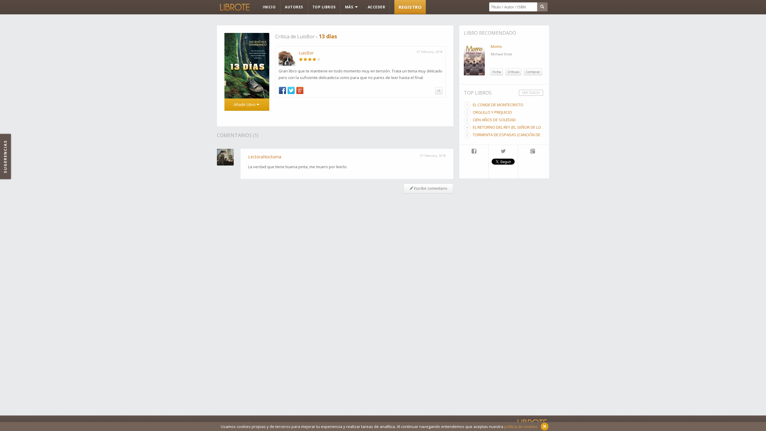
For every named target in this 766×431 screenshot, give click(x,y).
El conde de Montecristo (498, 104)
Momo (496, 46)
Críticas (513, 71)
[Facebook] (473, 152)
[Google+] (532, 152)
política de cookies (521, 426)
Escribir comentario (430, 188)
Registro (410, 7)
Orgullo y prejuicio (492, 112)
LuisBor (306, 53)
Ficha (497, 71)
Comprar (533, 71)
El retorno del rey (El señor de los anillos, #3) (519, 127)
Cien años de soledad (494, 119)
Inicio (269, 7)
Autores (294, 7)
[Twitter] (503, 152)
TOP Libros (324, 7)
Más (349, 7)
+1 (438, 91)
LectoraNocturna (264, 157)
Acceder (376, 7)
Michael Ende (501, 54)
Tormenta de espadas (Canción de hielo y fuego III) (523, 134)
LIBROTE (234, 7)
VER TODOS (531, 93)
